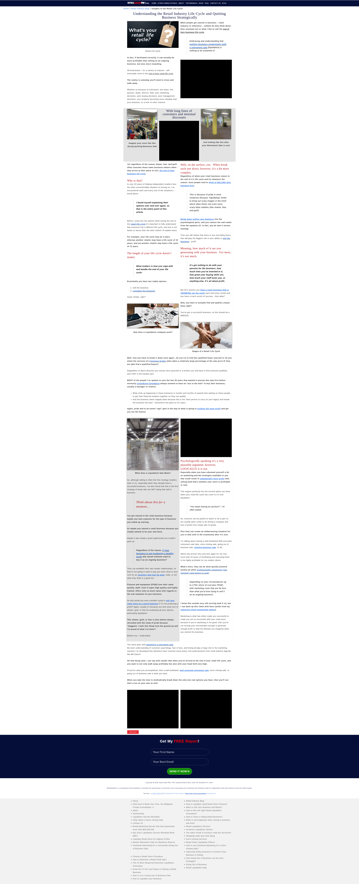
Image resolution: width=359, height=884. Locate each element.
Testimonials (138, 814)
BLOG (224, 3)
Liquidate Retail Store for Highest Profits (151, 839)
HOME (154, 3)
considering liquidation (148, 383)
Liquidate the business (144, 291)
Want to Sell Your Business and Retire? (204, 807)
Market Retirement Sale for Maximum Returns (154, 842)
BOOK (201, 3)
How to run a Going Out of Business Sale (152, 875)
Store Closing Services (196, 839)
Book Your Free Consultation (195, 793)
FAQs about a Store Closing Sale (148, 820)
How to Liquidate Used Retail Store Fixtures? (206, 804)
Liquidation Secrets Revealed (146, 817)
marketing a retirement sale (159, 645)
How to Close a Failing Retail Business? (204, 817)
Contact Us (212, 793)
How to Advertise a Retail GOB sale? (150, 860)
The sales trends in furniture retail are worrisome (208, 833)
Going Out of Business (196, 864)
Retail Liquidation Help (196, 868)
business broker (158, 361)
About (135, 810)
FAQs (207, 3)
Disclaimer (169, 793)
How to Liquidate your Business (147, 879)
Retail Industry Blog (140, 9)
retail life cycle (138, 224)
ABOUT (181, 3)
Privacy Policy (179, 793)
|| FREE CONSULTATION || (167, 3)
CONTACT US (215, 3)
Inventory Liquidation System (199, 829)
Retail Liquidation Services (198, 826)
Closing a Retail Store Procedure (148, 856)
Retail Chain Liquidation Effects (200, 842)
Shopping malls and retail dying (200, 836)
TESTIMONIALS (191, 3)
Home (126, 9)
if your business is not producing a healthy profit (155, 553)
